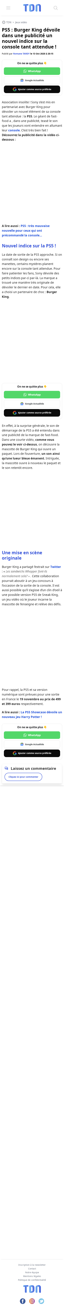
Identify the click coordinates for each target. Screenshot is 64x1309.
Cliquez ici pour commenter (23, 776)
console (14, 130)
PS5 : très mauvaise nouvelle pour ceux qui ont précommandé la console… (26, 230)
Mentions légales (32, 1276)
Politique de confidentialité (32, 1279)
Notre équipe (32, 1272)
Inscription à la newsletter (32, 1264)
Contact (32, 1268)
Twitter (55, 567)
